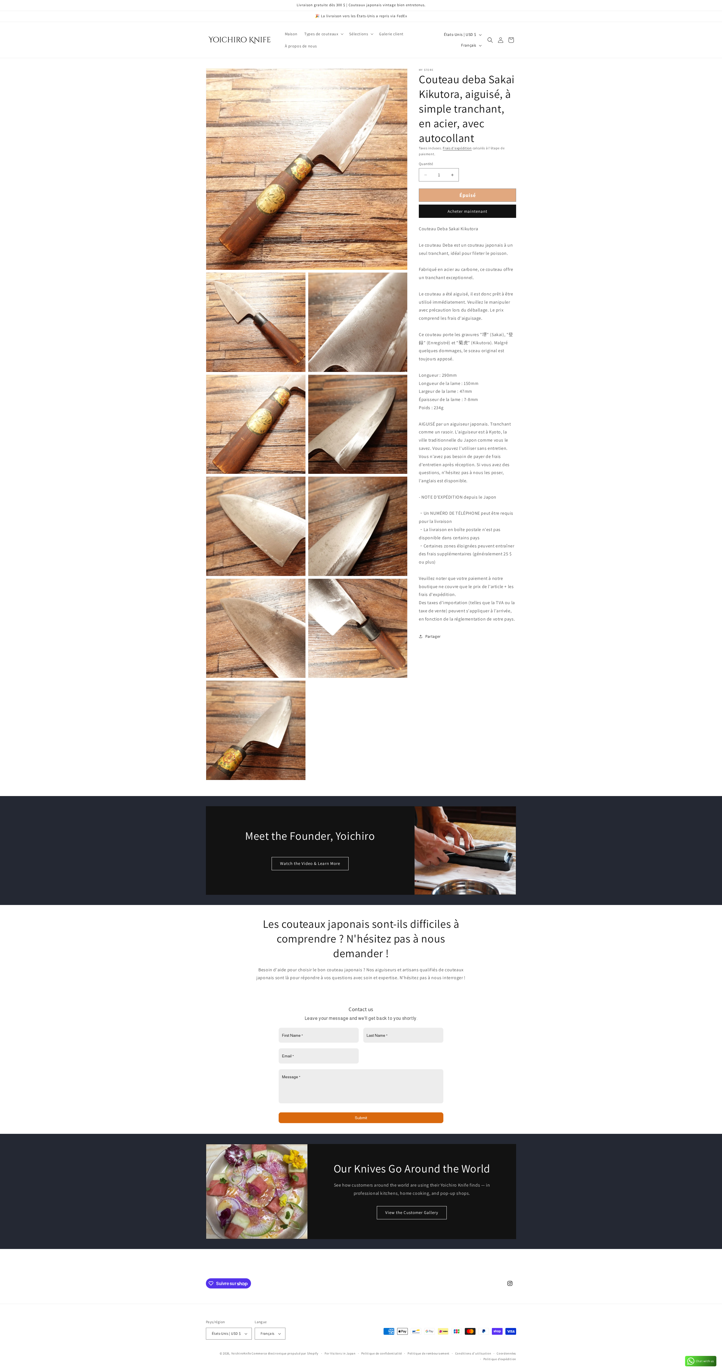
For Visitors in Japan (340, 1353)
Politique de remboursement (429, 1353)
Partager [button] (433, 636)
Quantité (426, 163)
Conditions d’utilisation (473, 1353)
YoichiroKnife (241, 1353)
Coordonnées (506, 1353)
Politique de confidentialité (381, 1353)
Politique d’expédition (499, 1359)
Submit (361, 1117)
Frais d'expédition (457, 148)
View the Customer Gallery (412, 1212)
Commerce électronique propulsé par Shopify (285, 1353)
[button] (323, 34)
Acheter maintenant (467, 211)
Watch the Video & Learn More (310, 863)
